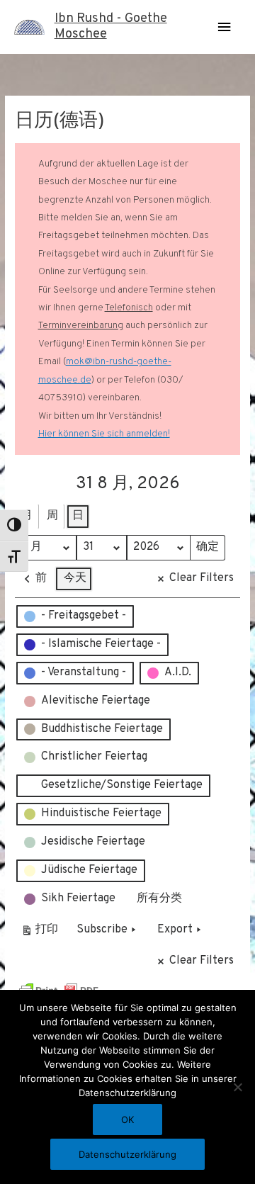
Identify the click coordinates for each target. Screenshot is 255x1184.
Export (175, 930)
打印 (39, 933)
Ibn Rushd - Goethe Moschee (111, 27)
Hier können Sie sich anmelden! (104, 434)
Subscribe (102, 930)
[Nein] (237, 1087)
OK (127, 1119)
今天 (75, 578)
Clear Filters (201, 578)
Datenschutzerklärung (127, 1154)
